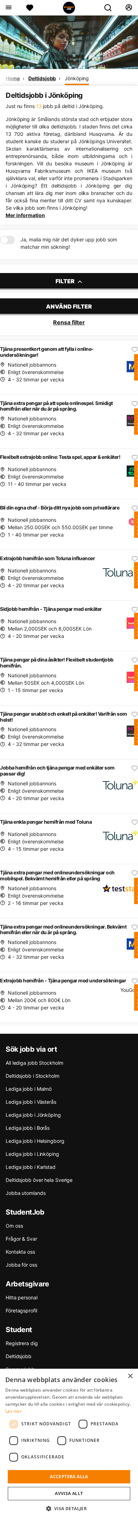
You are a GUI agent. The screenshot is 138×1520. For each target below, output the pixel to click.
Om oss (14, 1226)
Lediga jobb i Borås (28, 1128)
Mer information (25, 215)
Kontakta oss (20, 1252)
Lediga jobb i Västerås (31, 1102)
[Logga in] (128, 7)
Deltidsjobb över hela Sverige (39, 1180)
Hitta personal (22, 1297)
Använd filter (69, 306)
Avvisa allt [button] (69, 1493)
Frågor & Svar (21, 1239)
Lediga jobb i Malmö (29, 1089)
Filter (66, 281)
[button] (69, 1508)
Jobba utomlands (26, 1193)
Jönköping (77, 78)
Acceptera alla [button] (69, 1477)
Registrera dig (22, 1343)
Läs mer (13, 1411)
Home (13, 78)
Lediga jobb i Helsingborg (35, 1141)
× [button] (130, 1376)
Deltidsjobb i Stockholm (32, 1076)
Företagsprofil (21, 1310)
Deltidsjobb (42, 78)
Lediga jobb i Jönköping (33, 1115)
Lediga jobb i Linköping (32, 1154)
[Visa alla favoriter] (30, 8)
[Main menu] (8, 7)
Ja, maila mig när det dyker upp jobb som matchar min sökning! (69, 243)
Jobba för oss (21, 1265)
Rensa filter (69, 322)
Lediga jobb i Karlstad (31, 1167)
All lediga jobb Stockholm (34, 1063)
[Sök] (110, 8)
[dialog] (69, 1444)
